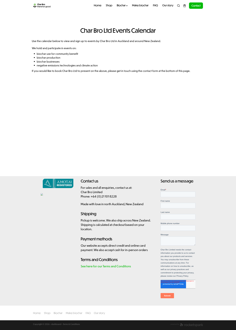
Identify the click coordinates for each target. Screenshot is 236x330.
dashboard (56, 324)
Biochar (121, 5)
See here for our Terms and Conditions (106, 266)
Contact (195, 5)
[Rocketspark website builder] (187, 325)
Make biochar (140, 5)
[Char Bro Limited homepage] (50, 6)
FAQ (155, 5)
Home (97, 5)
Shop (109, 5)
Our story (167, 5)
